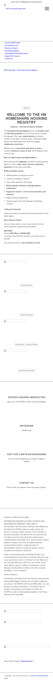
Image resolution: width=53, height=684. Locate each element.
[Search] (39, 9)
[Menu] (45, 9)
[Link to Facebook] (47, 681)
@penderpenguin (27, 661)
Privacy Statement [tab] (10, 574)
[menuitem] (39, 9)
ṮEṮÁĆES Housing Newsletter (26, 397)
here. (21, 594)
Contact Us (26, 482)
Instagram (26, 425)
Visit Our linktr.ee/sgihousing (26, 454)
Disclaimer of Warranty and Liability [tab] (16, 517)
